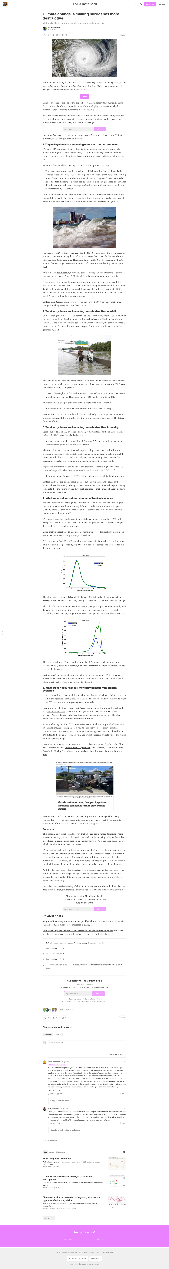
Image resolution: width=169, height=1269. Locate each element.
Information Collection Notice (84, 1001)
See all (47, 1218)
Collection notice (108, 1252)
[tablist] (53, 1034)
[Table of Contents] (2, 634)
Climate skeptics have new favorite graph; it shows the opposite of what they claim (71, 1199)
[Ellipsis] (125, 1061)
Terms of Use (95, 999)
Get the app (95, 1258)
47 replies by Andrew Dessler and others (65, 1130)
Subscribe (150, 4)
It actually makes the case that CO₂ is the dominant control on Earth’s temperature (70, 1204)
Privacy (91, 1252)
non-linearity (78, 198)
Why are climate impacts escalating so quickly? (66, 921)
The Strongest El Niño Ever (57, 1158)
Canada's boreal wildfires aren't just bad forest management (67, 1178)
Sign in (162, 4)
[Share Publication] (140, 4)
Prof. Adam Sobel (54, 165)
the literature (75, 715)
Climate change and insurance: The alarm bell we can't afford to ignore (78, 930)
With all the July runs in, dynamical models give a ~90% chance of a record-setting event (72, 1163)
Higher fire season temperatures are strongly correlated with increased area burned (73, 1184)
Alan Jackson (53, 1108)
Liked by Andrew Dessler (57, 1064)
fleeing (91, 731)
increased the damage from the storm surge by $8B (95, 289)
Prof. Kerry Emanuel (69, 541)
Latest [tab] (51, 1152)
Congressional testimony (82, 165)
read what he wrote (56, 711)
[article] (84, 1164)
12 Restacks (70, 1010)
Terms (98, 1252)
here (107, 751)
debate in (64, 715)
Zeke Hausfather (54, 1167)
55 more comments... (50, 1140)
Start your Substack (78, 1258)
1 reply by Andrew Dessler (59, 1101)
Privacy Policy (101, 1001)
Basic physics (49, 432)
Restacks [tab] (57, 1035)
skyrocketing (63, 731)
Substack (73, 1264)
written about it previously (78, 747)
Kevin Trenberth (54, 1061)
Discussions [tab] (60, 1152)
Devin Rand (73, 1208)
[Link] (39, 144)
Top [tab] (45, 1152)
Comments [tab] (48, 1035)
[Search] (135, 4)
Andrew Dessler (54, 27)
